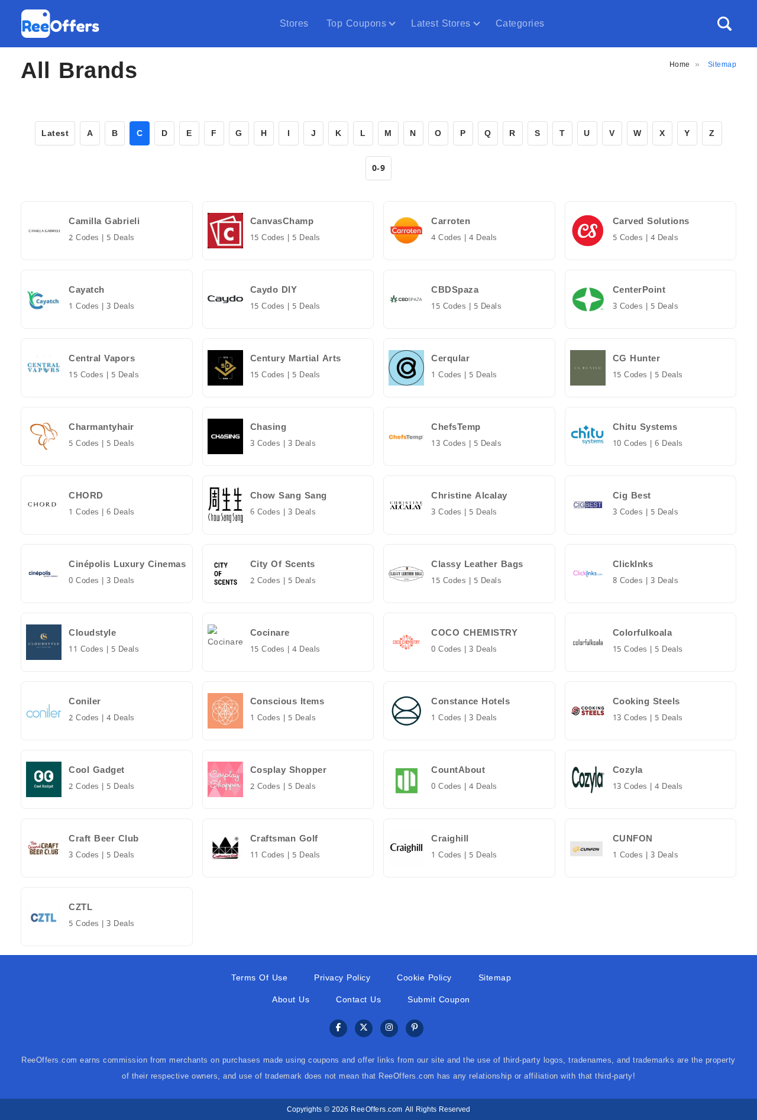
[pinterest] (414, 1029)
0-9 (379, 168)
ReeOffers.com (377, 1109)
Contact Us (358, 1000)
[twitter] (364, 1029)
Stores (294, 23)
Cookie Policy (424, 978)
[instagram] (389, 1029)
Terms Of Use (259, 978)
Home (679, 64)
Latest (55, 133)
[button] (724, 23)
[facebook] (338, 1029)
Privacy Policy (342, 978)
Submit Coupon (438, 1000)
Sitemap (495, 978)
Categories (520, 23)
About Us (290, 1000)
